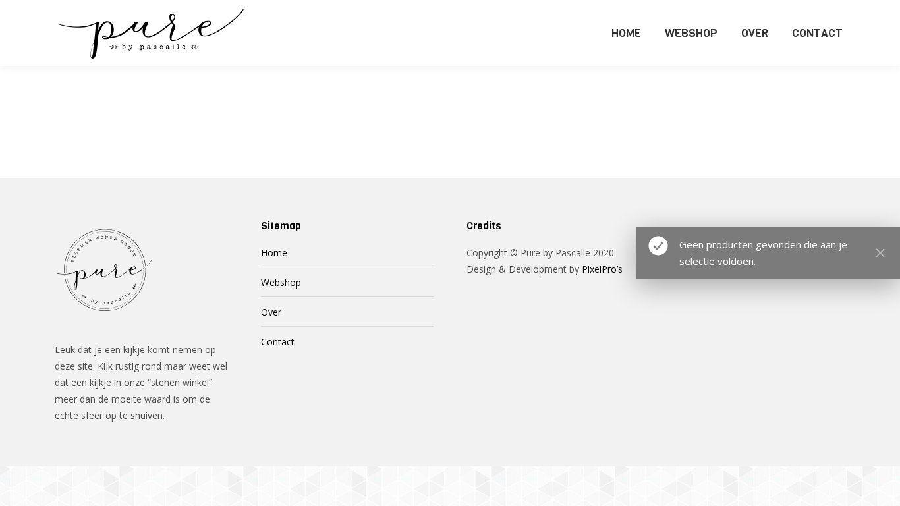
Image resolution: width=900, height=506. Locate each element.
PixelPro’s (602, 269)
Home (274, 252)
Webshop (281, 282)
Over (271, 312)
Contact (278, 341)
